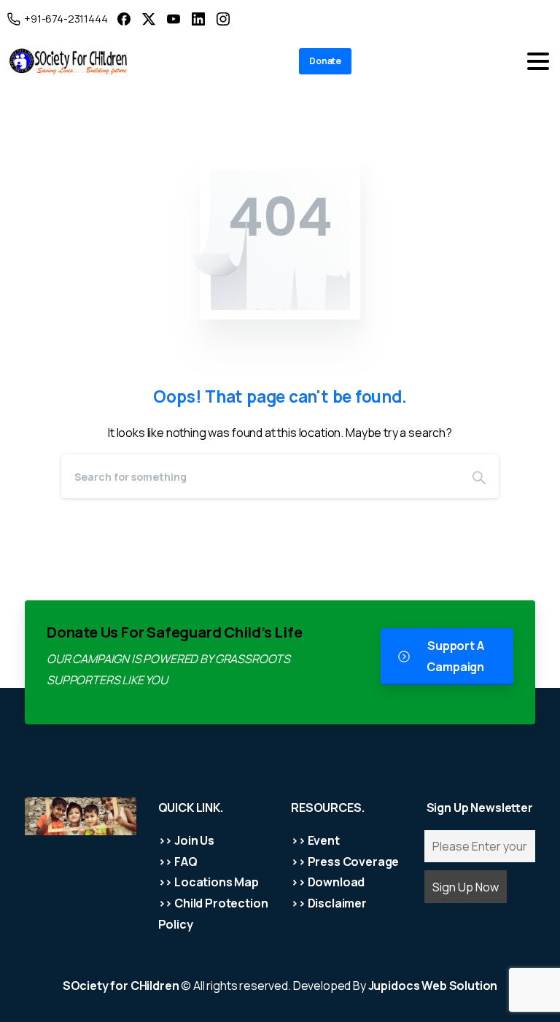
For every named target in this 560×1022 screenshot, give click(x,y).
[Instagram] (223, 18)
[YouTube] (173, 18)
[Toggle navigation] (538, 61)
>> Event (315, 840)
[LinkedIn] (198, 18)
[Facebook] (124, 18)
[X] (148, 18)
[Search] (479, 476)
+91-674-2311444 (66, 19)
